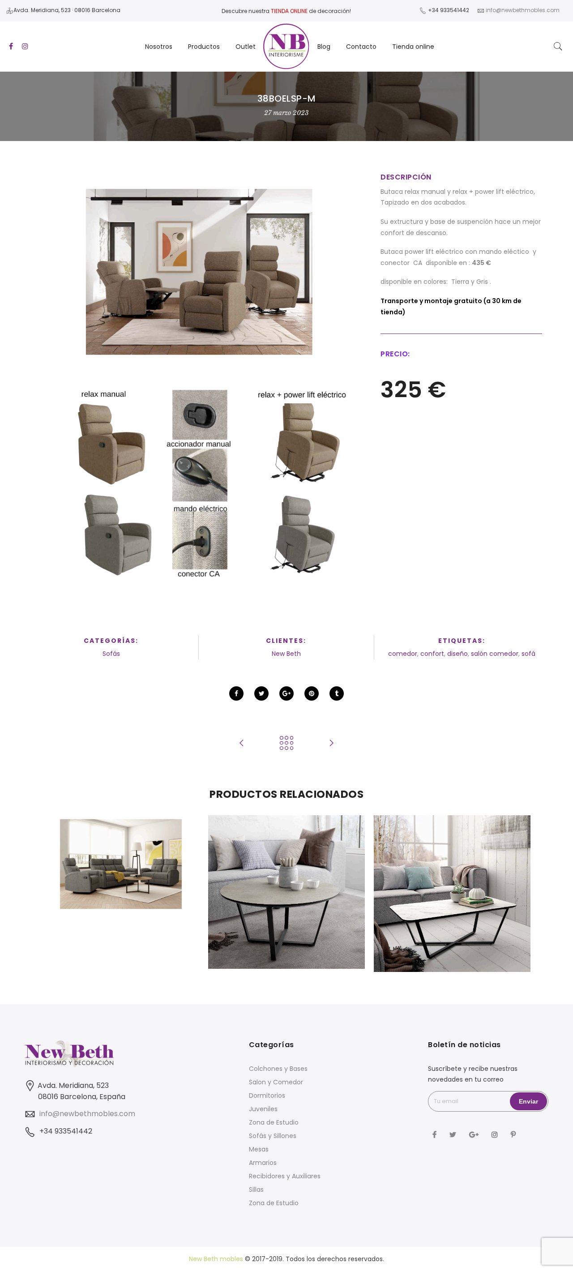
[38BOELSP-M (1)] (199, 273)
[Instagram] (496, 1134)
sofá (528, 653)
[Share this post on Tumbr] (336, 693)
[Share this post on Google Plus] (286, 693)
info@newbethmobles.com (87, 1113)
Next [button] (513, 896)
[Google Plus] (475, 1134)
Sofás (111, 653)
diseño (457, 653)
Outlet (245, 46)
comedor (402, 653)
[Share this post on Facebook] (236, 693)
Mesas (259, 1149)
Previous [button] (59, 896)
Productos (204, 46)
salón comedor (494, 653)
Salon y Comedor (276, 1082)
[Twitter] (453, 1134)
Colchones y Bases (278, 1068)
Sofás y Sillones (272, 1135)
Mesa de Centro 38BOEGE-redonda (286, 872)
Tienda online (413, 46)
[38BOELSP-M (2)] (199, 487)
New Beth (286, 653)
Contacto (361, 46)
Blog (323, 46)
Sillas (256, 1189)
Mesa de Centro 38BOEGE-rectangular (452, 868)
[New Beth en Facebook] (435, 1134)
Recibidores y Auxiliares (285, 1176)
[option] (121, 864)
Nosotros (158, 46)
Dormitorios (267, 1095)
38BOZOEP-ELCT (121, 844)
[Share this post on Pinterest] (311, 693)
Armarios (263, 1162)
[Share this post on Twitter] (261, 693)
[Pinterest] (514, 1134)
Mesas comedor (286, 882)
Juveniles (263, 1108)
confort (432, 653)
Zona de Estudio (274, 1122)
